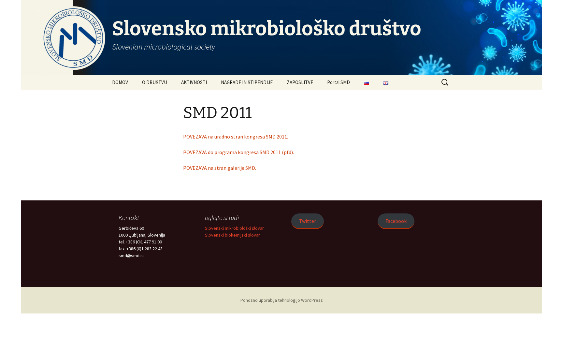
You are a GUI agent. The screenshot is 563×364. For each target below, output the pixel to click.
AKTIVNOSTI (194, 82)
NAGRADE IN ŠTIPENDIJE (247, 82)
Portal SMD (338, 82)
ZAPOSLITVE (300, 82)
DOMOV (120, 82)
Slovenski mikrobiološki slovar (234, 228)
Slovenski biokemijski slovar (232, 235)
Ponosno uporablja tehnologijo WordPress (281, 300)
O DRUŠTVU (154, 82)
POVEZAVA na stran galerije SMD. (219, 168)
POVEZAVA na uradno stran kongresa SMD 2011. (235, 136)
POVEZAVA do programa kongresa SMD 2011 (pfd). (238, 152)
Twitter (307, 221)
